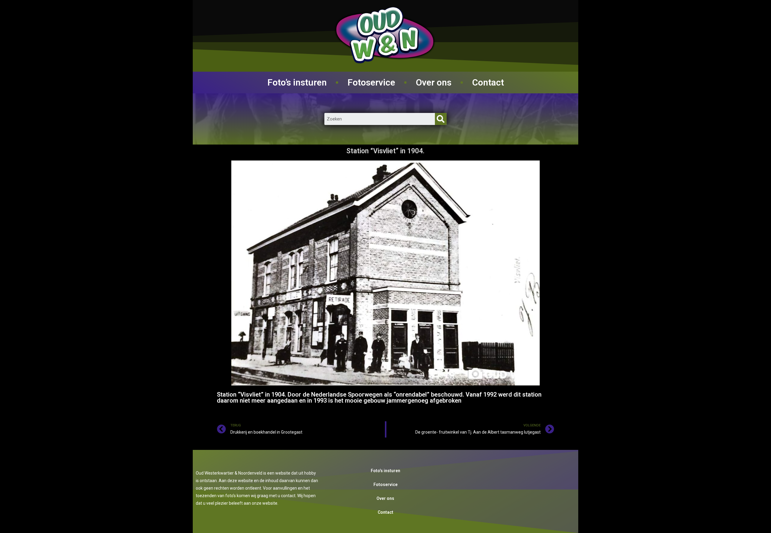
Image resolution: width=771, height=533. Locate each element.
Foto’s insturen (297, 82)
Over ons (433, 82)
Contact (488, 82)
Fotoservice (371, 82)
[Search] (441, 119)
